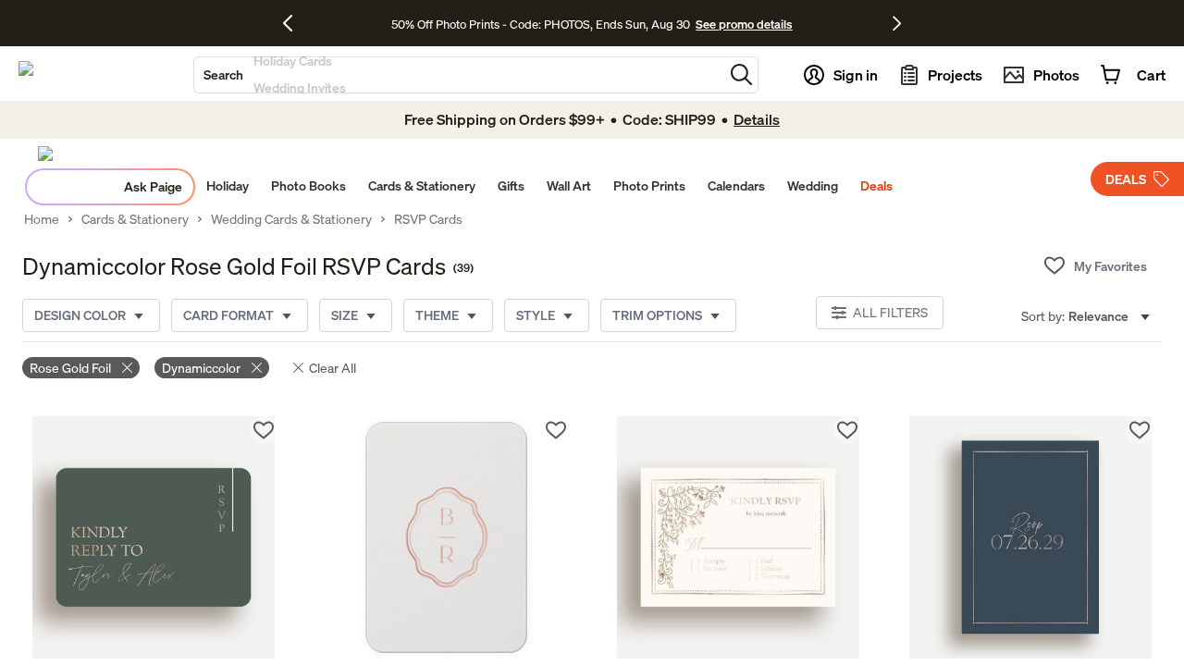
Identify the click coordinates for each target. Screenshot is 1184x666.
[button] (741, 74)
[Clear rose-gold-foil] (127, 367)
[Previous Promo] (294, 23)
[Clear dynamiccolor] (256, 367)
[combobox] (459, 74)
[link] (154, 537)
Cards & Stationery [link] (135, 219)
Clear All (332, 367)
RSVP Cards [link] (428, 219)
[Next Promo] (897, 23)
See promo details (744, 24)
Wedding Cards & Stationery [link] (291, 219)
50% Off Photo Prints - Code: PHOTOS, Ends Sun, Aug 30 (540, 24)
